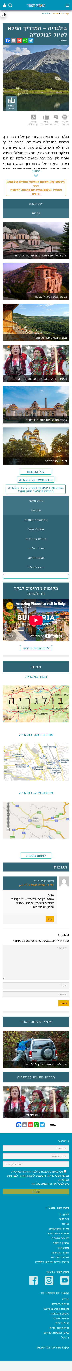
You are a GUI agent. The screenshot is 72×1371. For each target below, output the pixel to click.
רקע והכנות (36, 204)
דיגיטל (65, 1337)
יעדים (65, 1299)
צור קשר (64, 1219)
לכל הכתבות (35, 471)
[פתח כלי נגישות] (3, 14)
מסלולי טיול (36, 529)
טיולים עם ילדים (36, 539)
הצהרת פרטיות (60, 1257)
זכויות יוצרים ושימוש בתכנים (52, 1262)
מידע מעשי (36, 501)
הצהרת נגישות (60, 1252)
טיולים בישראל (60, 1304)
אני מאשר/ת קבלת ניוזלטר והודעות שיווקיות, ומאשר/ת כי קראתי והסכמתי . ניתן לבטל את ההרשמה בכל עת (38, 1177)
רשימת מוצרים (60, 1238)
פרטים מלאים (36, 1116)
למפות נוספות (36, 855)
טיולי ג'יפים (62, 1323)
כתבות (36, 213)
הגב (50, 919)
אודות (65, 1223)
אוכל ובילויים (36, 548)
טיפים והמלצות (60, 1313)
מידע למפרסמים (59, 1228)
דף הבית (64, 13)
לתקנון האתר (27, 1175)
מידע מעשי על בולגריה (36, 479)
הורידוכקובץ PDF (33, 123)
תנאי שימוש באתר (58, 1233)
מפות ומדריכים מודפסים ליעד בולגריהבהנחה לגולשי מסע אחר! (35, 489)
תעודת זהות (11, 107)
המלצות (36, 510)
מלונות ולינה (36, 558)
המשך (36, 171)
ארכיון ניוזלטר (61, 1242)
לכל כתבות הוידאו (36, 648)
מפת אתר (63, 1247)
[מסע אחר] (36, 5)
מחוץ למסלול (36, 567)
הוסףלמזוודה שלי (46, 123)
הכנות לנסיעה (61, 1318)
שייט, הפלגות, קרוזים (56, 1332)
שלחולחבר (56, 123)
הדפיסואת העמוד (64, 123)
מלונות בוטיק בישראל (56, 1308)
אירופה (55, 13)
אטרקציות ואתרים (36, 520)
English (64, 1214)
